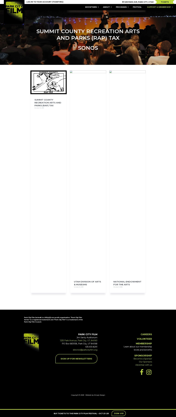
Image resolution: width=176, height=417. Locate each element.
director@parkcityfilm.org (85, 350)
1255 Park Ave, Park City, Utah (139, 2)
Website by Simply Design (95, 395)
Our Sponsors (145, 362)
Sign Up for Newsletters (76, 358)
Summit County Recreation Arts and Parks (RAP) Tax (48, 102)
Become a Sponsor (143, 359)
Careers (146, 334)
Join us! (118, 413)
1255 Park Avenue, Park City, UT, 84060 (78, 340)
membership (144, 343)
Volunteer (144, 338)
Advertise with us (143, 365)
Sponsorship (143, 355)
